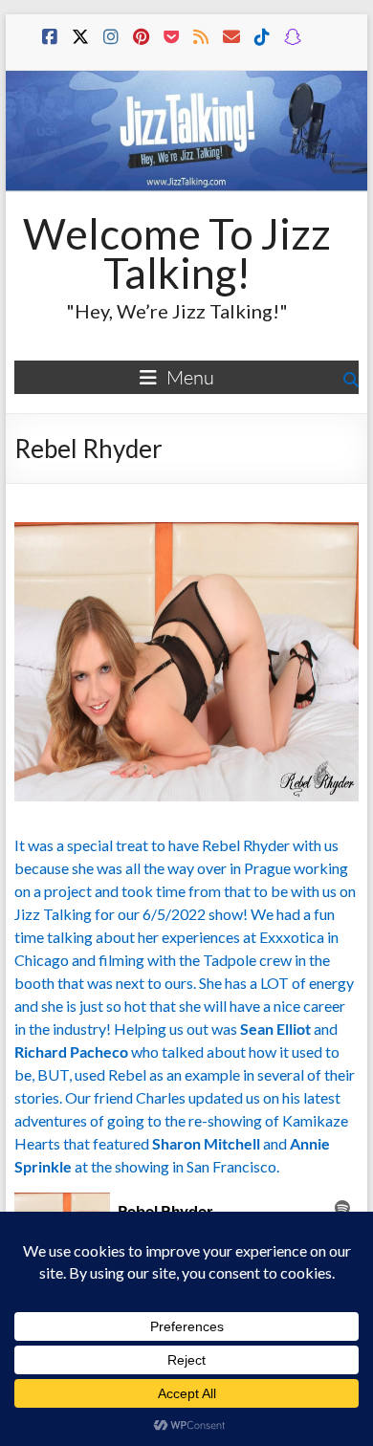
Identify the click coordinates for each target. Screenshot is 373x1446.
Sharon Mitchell (206, 1143)
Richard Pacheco (71, 1051)
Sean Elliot (275, 1028)
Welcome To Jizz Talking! (177, 252)
